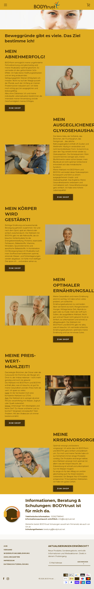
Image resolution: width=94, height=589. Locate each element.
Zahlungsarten (12, 557)
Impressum (9, 560)
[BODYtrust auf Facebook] (3, 578)
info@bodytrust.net (66, 519)
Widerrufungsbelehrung (17, 553)
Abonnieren (82, 562)
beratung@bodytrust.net (54, 529)
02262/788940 (57, 516)
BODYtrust (49, 579)
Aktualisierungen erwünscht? (68, 546)
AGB (5, 546)
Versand (8, 550)
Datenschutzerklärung (16, 564)
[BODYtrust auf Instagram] (8, 578)
